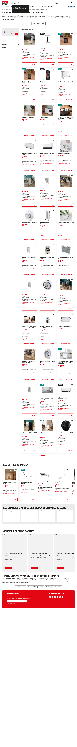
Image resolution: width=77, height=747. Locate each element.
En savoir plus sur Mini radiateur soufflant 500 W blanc (29, 225)
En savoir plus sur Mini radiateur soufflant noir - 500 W (66, 436)
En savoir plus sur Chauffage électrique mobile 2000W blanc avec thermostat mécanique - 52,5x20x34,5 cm (66, 85)
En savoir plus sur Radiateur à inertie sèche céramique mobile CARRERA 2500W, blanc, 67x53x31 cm (66, 364)
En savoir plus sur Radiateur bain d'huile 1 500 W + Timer (47, 225)
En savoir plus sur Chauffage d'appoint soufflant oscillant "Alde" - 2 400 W (66, 190)
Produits (7, 9)
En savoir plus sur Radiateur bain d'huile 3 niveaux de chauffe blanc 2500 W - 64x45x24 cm (29, 49)
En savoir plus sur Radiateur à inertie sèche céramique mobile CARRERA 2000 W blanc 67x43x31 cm (47, 400)
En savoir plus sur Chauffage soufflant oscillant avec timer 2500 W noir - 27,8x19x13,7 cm (66, 49)
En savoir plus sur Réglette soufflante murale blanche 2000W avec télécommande (66, 400)
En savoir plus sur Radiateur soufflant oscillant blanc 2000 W (47, 260)
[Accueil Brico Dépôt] (5, 3)
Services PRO (71, 6)
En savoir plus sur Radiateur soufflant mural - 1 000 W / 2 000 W (29, 156)
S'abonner (33, 601)
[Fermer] (27, 6)
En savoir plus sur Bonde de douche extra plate (45, 485)
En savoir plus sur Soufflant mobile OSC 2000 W (66, 156)
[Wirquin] (47, 516)
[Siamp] (65, 516)
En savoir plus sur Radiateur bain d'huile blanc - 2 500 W (47, 190)
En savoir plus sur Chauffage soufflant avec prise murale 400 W (47, 329)
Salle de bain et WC (12, 9)
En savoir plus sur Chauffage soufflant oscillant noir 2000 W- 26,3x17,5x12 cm (29, 85)
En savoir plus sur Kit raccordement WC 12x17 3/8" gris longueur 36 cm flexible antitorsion (28, 485)
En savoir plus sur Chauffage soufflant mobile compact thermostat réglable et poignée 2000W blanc (66, 120)
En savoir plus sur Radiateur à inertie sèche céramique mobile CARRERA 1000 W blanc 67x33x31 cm (47, 436)
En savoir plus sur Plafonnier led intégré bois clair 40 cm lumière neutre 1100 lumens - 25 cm (10, 485)
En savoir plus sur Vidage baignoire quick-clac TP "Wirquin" (62, 485)
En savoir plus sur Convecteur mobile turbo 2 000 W (66, 329)
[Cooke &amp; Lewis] (11, 516)
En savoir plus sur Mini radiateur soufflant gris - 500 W (47, 294)
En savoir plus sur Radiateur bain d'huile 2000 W (29, 120)
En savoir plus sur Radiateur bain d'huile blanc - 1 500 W (29, 294)
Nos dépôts (44, 6)
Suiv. (51, 455)
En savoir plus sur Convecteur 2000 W (47, 120)
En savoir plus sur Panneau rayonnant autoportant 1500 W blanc (66, 260)
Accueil (3, 9)
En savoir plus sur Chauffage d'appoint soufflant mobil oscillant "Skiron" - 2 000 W (66, 294)
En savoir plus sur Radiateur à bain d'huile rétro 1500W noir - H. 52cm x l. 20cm (29, 436)
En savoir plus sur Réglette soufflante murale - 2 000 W (47, 156)
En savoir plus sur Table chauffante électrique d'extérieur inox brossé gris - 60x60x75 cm (47, 49)
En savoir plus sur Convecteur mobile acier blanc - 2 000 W (66, 225)
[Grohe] (29, 516)
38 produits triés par (24, 29)
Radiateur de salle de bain (36, 9)
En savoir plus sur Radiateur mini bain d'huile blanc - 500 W (29, 260)
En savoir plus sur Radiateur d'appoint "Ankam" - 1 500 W (29, 190)
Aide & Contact (51, 6)
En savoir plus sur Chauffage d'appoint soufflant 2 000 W (47, 364)
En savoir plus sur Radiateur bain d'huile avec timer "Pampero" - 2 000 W (29, 364)
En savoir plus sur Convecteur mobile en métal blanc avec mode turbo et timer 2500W (29, 329)
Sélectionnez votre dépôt (29, 64)
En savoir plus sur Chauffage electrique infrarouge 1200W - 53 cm (47, 85)
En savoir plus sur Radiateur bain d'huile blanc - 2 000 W (29, 400)
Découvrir (8, 568)
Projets (33, 6)
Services (38, 6)
